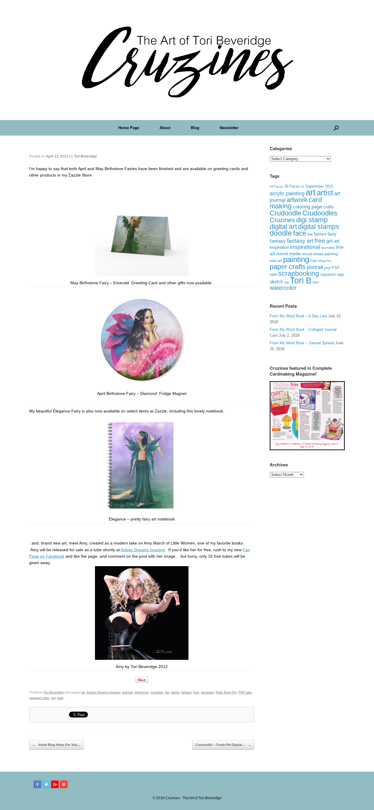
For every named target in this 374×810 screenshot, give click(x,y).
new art (276, 261)
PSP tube (245, 692)
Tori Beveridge (85, 156)
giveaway (207, 692)
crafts (328, 207)
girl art (332, 241)
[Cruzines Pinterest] (63, 784)
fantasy (186, 692)
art (83, 692)
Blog (195, 128)
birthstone (142, 692)
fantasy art (300, 241)
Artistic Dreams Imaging (143, 549)
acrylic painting (287, 193)
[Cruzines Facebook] (37, 784)
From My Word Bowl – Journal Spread (302, 343)
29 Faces (276, 186)
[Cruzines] (187, 60)
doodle (281, 233)
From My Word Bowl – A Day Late (298, 316)
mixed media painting (320, 254)
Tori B (300, 280)
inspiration (279, 247)
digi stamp (312, 220)
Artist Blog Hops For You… (56, 744)
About (165, 128)
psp (327, 268)
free (196, 692)
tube (60, 698)
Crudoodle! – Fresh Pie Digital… (223, 744)
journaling (328, 247)
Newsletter (229, 128)
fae (167, 692)
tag (53, 698)
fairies (175, 692)
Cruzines (156, 692)
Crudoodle (285, 213)
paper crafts (288, 266)
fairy (332, 234)
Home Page (128, 128)
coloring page (307, 207)
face (299, 233)
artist (325, 193)
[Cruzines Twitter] (46, 784)
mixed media (288, 253)
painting (296, 259)
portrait (315, 267)
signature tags (39, 698)
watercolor (283, 288)
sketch (276, 281)
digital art (283, 226)
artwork (127, 692)
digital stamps (318, 226)
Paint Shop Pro (226, 692)
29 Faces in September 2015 (308, 186)
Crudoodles (319, 213)
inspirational (305, 247)
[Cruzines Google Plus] (55, 784)
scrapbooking (298, 273)
